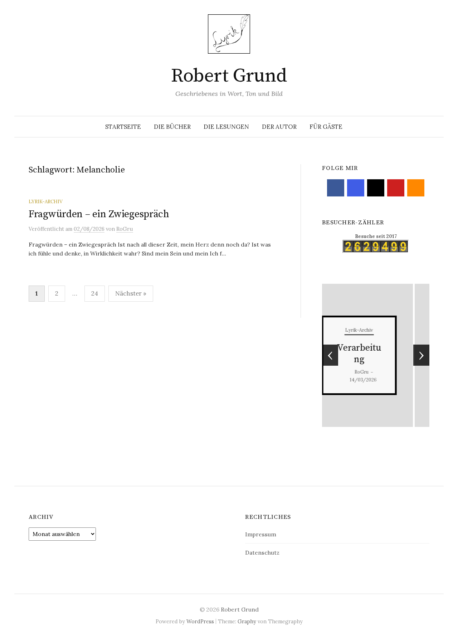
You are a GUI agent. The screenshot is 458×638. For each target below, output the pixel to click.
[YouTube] (395, 187)
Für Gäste (326, 127)
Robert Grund (229, 76)
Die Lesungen (226, 127)
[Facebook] (335, 187)
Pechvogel (376, 354)
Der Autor (279, 127)
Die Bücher (172, 127)
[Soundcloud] (415, 187)
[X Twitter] (375, 187)
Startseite (123, 127)
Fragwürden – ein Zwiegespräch (99, 214)
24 (94, 293)
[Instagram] (355, 187)
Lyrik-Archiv (46, 201)
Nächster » (130, 293)
